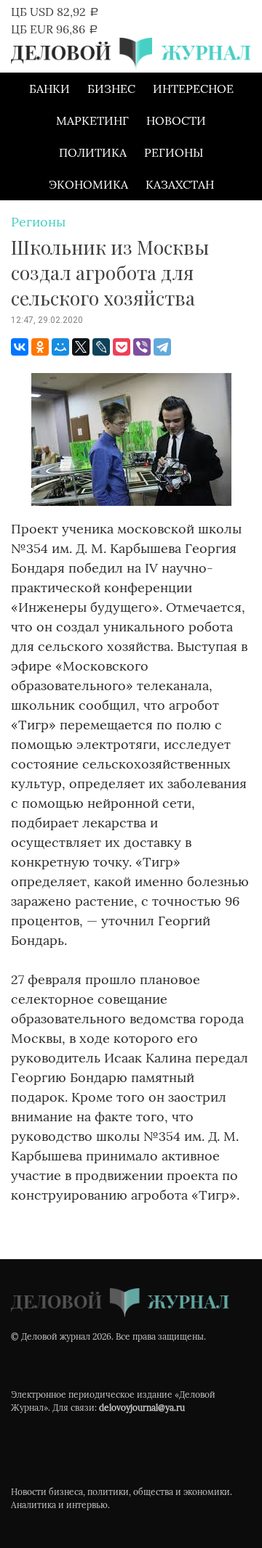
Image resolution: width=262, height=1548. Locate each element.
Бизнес (111, 88)
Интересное (193, 88)
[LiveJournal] (101, 347)
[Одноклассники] (40, 347)
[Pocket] (121, 347)
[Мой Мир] (60, 347)
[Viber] (142, 347)
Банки (49, 88)
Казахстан (180, 184)
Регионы (173, 152)
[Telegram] (162, 347)
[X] (81, 347)
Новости (176, 120)
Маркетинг (92, 120)
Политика (93, 152)
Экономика (88, 184)
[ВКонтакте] (19, 347)
